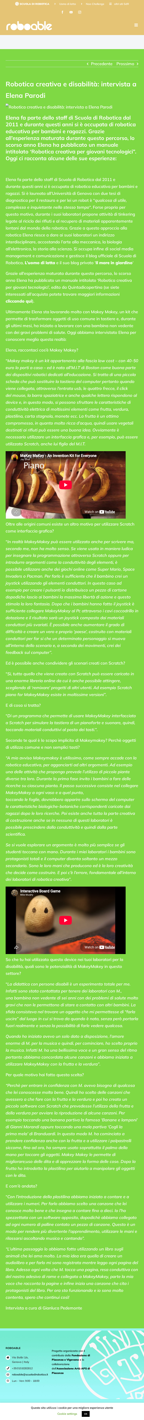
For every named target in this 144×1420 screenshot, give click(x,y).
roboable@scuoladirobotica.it (29, 1374)
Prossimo (125, 63)
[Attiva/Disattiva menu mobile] (136, 25)
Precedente (101, 63)
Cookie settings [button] (67, 1414)
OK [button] (85, 1413)
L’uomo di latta (40, 262)
